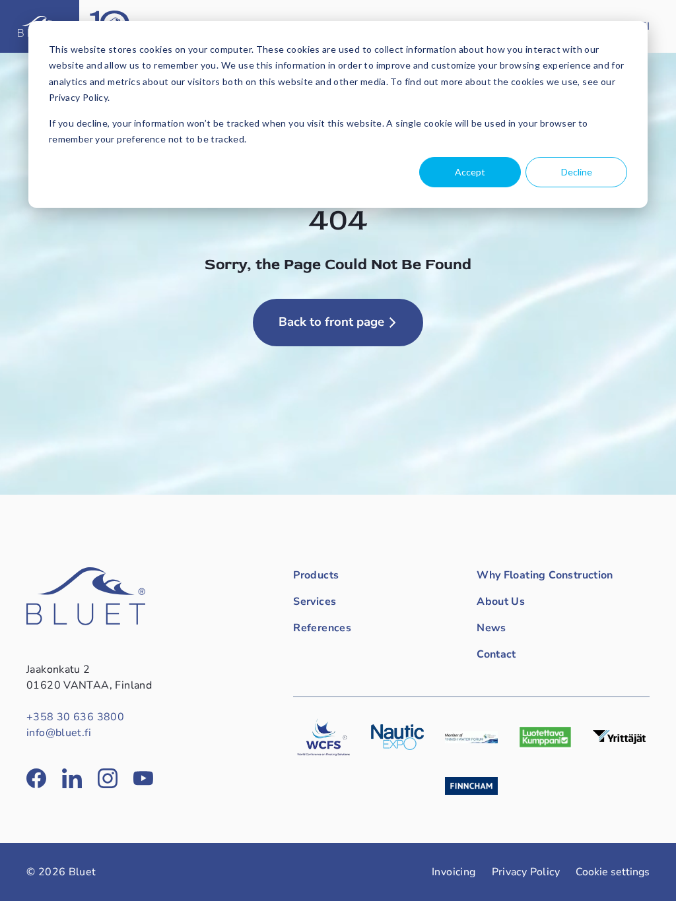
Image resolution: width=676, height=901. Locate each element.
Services (314, 601)
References (322, 628)
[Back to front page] (85, 622)
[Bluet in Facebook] (36, 778)
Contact (496, 654)
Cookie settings (613, 872)
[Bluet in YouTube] (143, 778)
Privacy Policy (526, 872)
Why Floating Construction (545, 575)
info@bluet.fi (58, 733)
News (491, 628)
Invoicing (454, 872)
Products (316, 575)
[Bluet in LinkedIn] (72, 778)
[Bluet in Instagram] (108, 778)
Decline (576, 171)
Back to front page (331, 321)
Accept (470, 171)
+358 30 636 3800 (75, 717)
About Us (501, 601)
